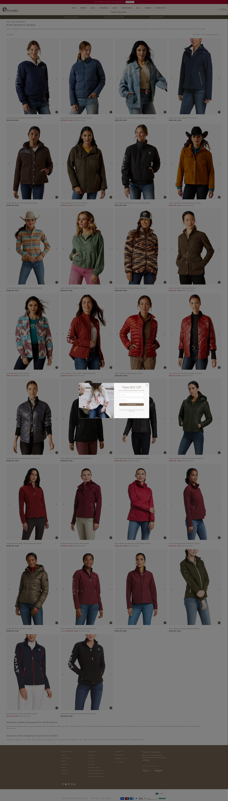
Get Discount (131, 404)
